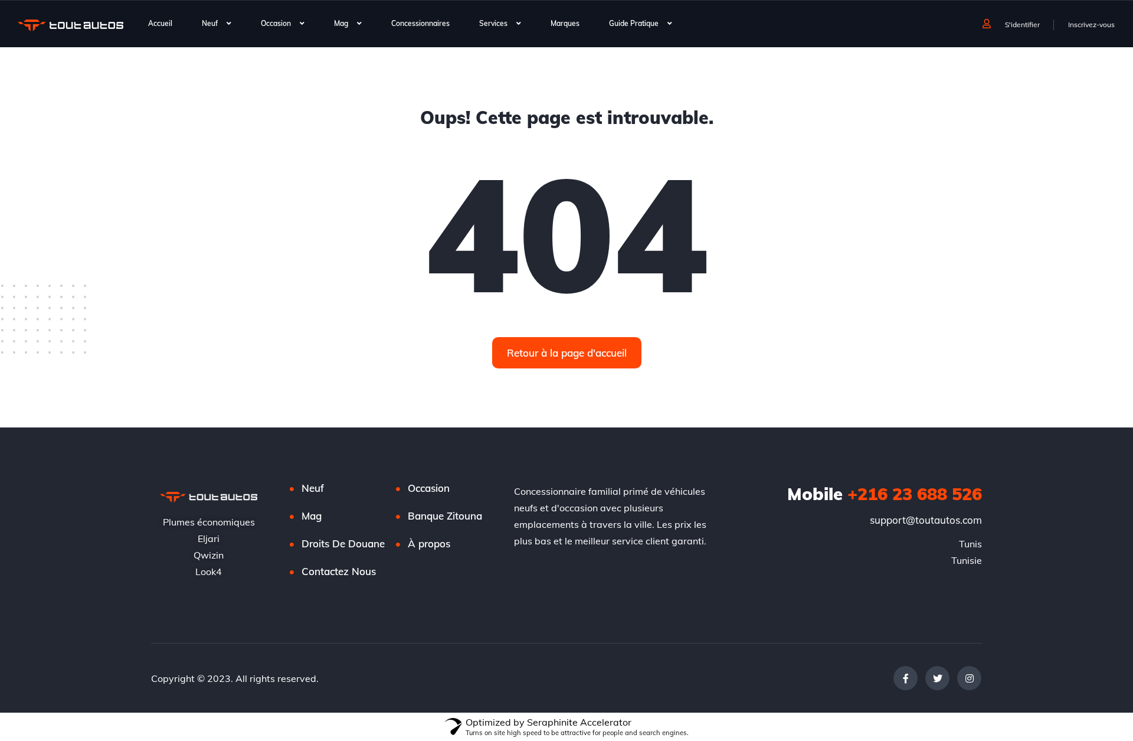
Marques (565, 23)
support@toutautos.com (926, 520)
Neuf (210, 23)
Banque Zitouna (445, 516)
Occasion (276, 23)
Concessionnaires (420, 23)
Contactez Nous (339, 571)
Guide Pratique (634, 23)
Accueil (160, 23)
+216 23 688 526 (884, 493)
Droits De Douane (343, 543)
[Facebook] (905, 678)
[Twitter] (937, 678)
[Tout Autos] (70, 25)
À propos (429, 543)
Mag (341, 23)
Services (493, 23)
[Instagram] (969, 678)
